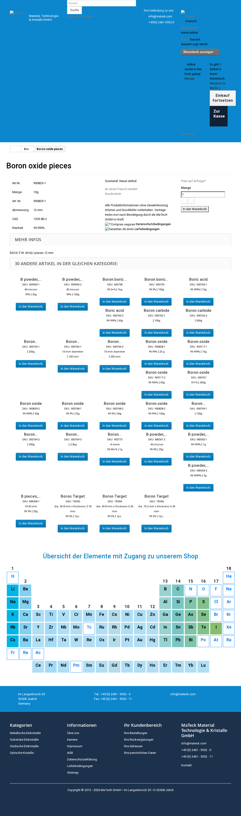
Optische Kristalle (22, 753)
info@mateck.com (160, 16)
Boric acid (198, 279)
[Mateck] (17, 17)
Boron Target (73, 496)
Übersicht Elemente (80, 16)
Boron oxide (157, 341)
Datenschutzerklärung (82, 759)
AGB (70, 753)
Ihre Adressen (133, 746)
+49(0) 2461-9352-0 (161, 22)
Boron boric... (115, 279)
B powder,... (30, 279)
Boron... (31, 341)
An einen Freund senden (121, 189)
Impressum (74, 746)
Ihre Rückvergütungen (138, 739)
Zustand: (112, 181)
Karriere (72, 739)
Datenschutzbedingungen (153, 224)
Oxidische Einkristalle (24, 746)
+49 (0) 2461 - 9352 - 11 (197, 756)
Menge (186, 188)
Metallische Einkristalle (25, 733)
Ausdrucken (113, 193)
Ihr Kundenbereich (143, 725)
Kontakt (186, 765)
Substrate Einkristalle (24, 739)
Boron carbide (156, 310)
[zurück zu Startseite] (14, 149)
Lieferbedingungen (147, 229)
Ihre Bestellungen (135, 733)
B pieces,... (31, 496)
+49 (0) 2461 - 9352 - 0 (196, 750)
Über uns (73, 733)
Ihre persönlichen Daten (140, 753)
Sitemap (73, 772)
